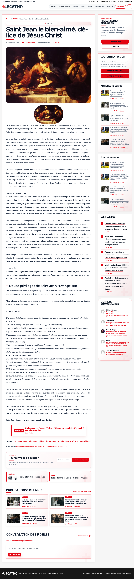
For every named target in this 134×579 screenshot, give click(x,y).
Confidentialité (111, 573)
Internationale (64, 6)
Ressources (99, 6)
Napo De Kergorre (28, 42)
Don (124, 573)
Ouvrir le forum (115, 41)
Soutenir (110, 6)
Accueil (8, 19)
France (53, 6)
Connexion (120, 6)
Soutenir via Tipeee (115, 76)
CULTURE (15, 19)
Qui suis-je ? (87, 573)
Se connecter (14, 554)
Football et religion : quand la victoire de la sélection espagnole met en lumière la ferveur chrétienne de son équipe (116, 283)
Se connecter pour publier (80, 459)
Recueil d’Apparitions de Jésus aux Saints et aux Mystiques (41, 447)
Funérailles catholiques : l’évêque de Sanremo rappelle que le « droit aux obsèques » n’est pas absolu (116, 241)
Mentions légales (98, 573)
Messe (119, 573)
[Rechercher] (129, 6)
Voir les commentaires (64, 459)
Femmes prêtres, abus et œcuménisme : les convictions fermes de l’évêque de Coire (117, 255)
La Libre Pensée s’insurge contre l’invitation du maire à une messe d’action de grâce (116, 226)
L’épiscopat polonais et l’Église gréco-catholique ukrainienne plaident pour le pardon (117, 268)
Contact (129, 573)
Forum (90, 6)
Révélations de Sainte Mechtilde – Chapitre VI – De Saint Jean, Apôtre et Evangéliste (52, 441)
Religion (75, 6)
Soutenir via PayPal (115, 71)
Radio (83, 6)
